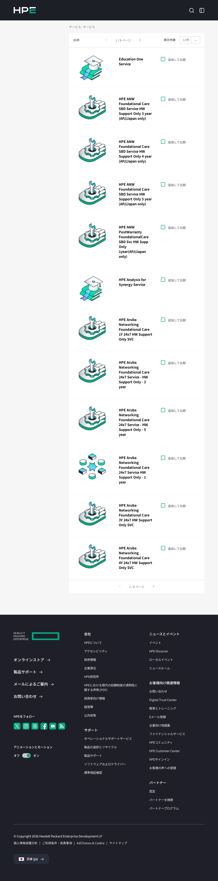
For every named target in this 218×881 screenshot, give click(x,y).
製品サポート (93, 755)
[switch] (24, 755)
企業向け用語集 (159, 725)
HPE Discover (158, 651)
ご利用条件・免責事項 (57, 843)
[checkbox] (178, 59)
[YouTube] (52, 726)
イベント (155, 642)
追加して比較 (177, 59)
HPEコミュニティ (161, 742)
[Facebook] (43, 726)
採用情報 (90, 659)
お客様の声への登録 (162, 768)
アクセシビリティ (96, 651)
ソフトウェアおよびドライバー (105, 764)
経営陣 (88, 706)
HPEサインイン (159, 759)
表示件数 (170, 40)
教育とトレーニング (162, 708)
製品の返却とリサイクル (100, 747)
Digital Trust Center (163, 699)
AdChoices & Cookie (91, 843)
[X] (17, 726)
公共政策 (90, 715)
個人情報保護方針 (25, 843)
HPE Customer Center (164, 750)
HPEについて (93, 642)
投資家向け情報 (94, 698)
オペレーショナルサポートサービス (108, 738)
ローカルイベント (161, 659)
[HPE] (36, 637)
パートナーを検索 (161, 799)
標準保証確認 (93, 772)
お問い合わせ (158, 691)
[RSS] (61, 726)
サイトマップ (118, 843)
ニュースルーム (159, 668)
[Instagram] (26, 726)
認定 (152, 791)
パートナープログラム (164, 808)
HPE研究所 (91, 676)
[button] (191, 9)
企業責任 (90, 668)
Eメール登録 (157, 716)
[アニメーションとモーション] (26, 755)
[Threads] (35, 726)
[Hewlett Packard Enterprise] (25, 10)
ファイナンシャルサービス (167, 733)
